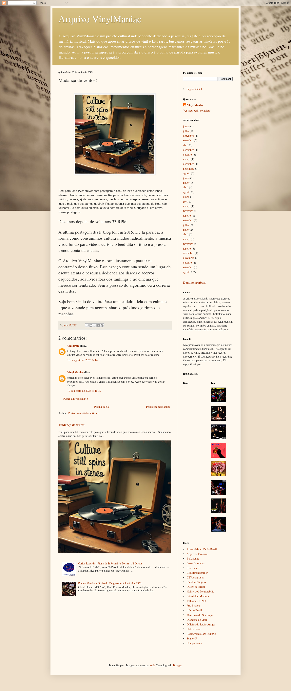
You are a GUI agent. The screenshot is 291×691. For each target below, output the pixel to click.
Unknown (73, 346)
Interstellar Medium (198, 596)
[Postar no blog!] (91, 325)
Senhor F (192, 638)
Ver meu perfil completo (196, 110)
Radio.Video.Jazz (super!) (201, 634)
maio (186, 182)
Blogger (177, 665)
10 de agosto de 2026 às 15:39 (84, 390)
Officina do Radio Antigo (201, 624)
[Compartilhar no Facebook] (98, 325)
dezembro (188, 135)
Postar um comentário (75, 398)
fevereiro (188, 211)
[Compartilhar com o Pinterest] (102, 325)
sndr (152, 665)
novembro (188, 168)
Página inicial (101, 406)
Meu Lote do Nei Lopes (200, 615)
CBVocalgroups (195, 577)
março (186, 159)
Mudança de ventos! (71, 424)
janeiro (187, 215)
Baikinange (193, 558)
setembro (188, 140)
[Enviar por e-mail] (87, 325)
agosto (186, 173)
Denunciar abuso (194, 282)
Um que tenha (194, 643)
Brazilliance (193, 568)
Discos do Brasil (196, 587)
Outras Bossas (194, 629)
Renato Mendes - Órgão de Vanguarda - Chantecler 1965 (110, 583)
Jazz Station (193, 605)
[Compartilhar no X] (95, 325)
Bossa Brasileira (195, 563)
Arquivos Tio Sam (197, 554)
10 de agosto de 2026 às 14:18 (84, 360)
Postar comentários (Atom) (83, 413)
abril (185, 145)
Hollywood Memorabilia (200, 591)
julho (186, 131)
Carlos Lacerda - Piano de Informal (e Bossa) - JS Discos (110, 563)
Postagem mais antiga (158, 406)
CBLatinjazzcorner (197, 573)
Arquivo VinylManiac (99, 18)
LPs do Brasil (194, 610)
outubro (187, 154)
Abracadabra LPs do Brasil (202, 549)
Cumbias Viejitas (196, 582)
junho (186, 126)
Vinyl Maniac (75, 372)
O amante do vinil (197, 620)
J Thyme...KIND (196, 601)
